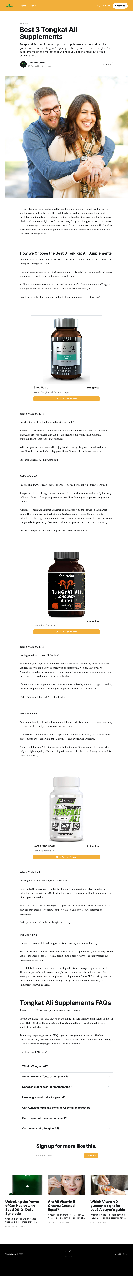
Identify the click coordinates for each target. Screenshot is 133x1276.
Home (23, 5)
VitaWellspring (10, 1254)
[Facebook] (70, 1251)
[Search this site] (99, 6)
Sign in (106, 5)
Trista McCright (37, 62)
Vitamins (24, 23)
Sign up (68, 1256)
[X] (65, 1251)
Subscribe (120, 5)
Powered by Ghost (120, 1254)
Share (108, 64)
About (33, 5)
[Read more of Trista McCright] (23, 64)
